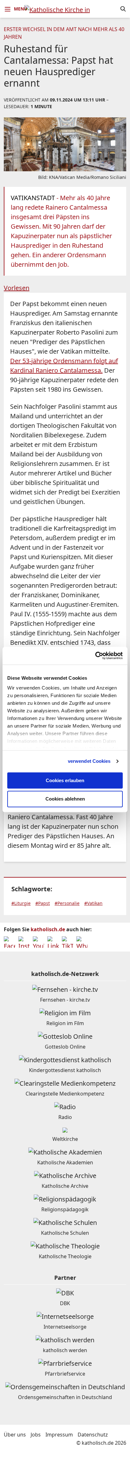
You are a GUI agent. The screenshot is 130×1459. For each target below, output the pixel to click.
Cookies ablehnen (65, 799)
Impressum (59, 1434)
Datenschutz (93, 1434)
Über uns (15, 1434)
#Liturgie (21, 903)
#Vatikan (93, 903)
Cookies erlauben (65, 780)
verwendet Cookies (89, 761)
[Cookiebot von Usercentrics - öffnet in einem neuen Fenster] (95, 655)
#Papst (42, 903)
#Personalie (67, 903)
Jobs (36, 1434)
